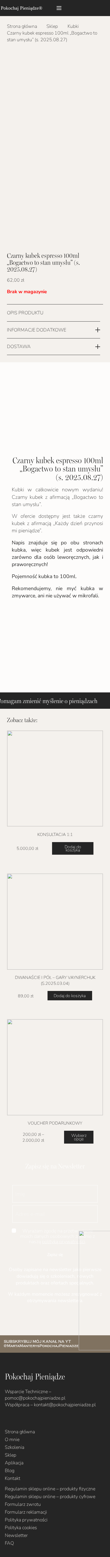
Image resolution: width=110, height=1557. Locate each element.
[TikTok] (32, 1421)
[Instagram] (15, 1421)
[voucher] (55, 1067)
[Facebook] (7, 1421)
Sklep (52, 26)
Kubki (73, 26)
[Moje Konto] (85, 8)
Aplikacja (14, 1463)
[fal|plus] (98, 313)
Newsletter (16, 1535)
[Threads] (40, 1421)
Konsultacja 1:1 (55, 834)
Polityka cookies (21, 1527)
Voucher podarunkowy (55, 1123)
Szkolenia (14, 1447)
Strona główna (22, 26)
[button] (59, 8)
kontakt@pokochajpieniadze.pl (65, 1404)
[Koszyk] (100, 8)
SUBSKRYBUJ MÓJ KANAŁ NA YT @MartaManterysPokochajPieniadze (41, 1344)
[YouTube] (24, 1421)
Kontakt (12, 1478)
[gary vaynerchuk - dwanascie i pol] (55, 921)
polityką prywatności (63, 1241)
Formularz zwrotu (23, 1504)
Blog (9, 1470)
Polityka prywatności (26, 1520)
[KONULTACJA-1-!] (55, 778)
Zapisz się (55, 1255)
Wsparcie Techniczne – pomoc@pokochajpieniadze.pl (35, 1394)
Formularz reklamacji (26, 1512)
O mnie (12, 1439)
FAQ (9, 1543)
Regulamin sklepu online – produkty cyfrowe (50, 1496)
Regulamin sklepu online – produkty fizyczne (50, 1489)
